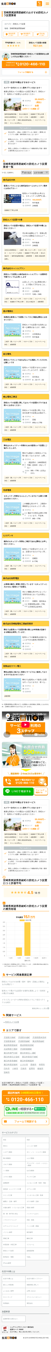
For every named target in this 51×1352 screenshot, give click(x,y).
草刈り (5, 1146)
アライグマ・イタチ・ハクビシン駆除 (37, 1164)
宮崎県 (4, 1085)
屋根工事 (6, 1238)
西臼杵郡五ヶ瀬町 (28, 1053)
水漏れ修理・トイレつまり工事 (13, 1207)
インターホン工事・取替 (35, 1195)
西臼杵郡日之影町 (12, 1057)
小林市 (15, 1068)
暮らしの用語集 (8, 1285)
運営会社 (30, 1303)
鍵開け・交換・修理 (10, 1201)
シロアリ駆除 (7, 1152)
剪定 (4, 1140)
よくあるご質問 (8, 1291)
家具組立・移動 (8, 1257)
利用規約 (6, 1303)
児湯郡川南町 (10, 1037)
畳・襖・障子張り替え (10, 1214)
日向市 (7, 1068)
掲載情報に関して (33, 1285)
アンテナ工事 (31, 1177)
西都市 (33, 1064)
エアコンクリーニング (10, 1226)
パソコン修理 (7, 1232)
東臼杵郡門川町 (11, 1053)
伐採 (28, 1140)
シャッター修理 (32, 1146)
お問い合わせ (31, 1291)
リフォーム (30, 1244)
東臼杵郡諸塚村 (11, 1064)
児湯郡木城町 (24, 1037)
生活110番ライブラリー (35, 1278)
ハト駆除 (6, 1170)
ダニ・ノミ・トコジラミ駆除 (36, 1152)
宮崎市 (7, 1072)
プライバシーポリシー (34, 1297)
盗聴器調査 (30, 1251)
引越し (29, 1257)
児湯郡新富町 (10, 1041)
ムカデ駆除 (30, 1158)
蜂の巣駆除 (7, 1158)
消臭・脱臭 (30, 1220)
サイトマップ (7, 1297)
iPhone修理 (7, 1263)
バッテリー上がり (33, 1214)
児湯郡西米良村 (39, 1037)
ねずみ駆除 (30, 1170)
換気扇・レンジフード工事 (12, 1189)
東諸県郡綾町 (38, 1041)
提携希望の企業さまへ (10, 1319)
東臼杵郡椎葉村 (27, 1061)
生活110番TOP (7, 1083)
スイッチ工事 (7, 1195)
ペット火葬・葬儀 (33, 1226)
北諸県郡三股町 (11, 1049)
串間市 (42, 1064)
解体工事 (30, 1238)
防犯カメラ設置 (22, 1083)
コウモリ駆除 (7, 1177)
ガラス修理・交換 (33, 1201)
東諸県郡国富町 (11, 1045)
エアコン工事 (31, 1189)
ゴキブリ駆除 (7, 1164)
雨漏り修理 (30, 1207)
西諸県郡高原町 (27, 1045)
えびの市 (24, 1064)
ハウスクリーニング (10, 1220)
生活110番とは (8, 1278)
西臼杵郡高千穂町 (30, 1057)
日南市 (23, 1068)
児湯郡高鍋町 (24, 1041)
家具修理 (30, 1232)
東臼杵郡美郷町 (11, 1061)
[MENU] (47, 3)
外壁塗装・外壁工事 (10, 1244)
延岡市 (32, 1068)
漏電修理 (6, 1183)
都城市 (40, 1068)
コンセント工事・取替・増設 (36, 1183)
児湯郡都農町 (26, 1049)
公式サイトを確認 (29, 109)
